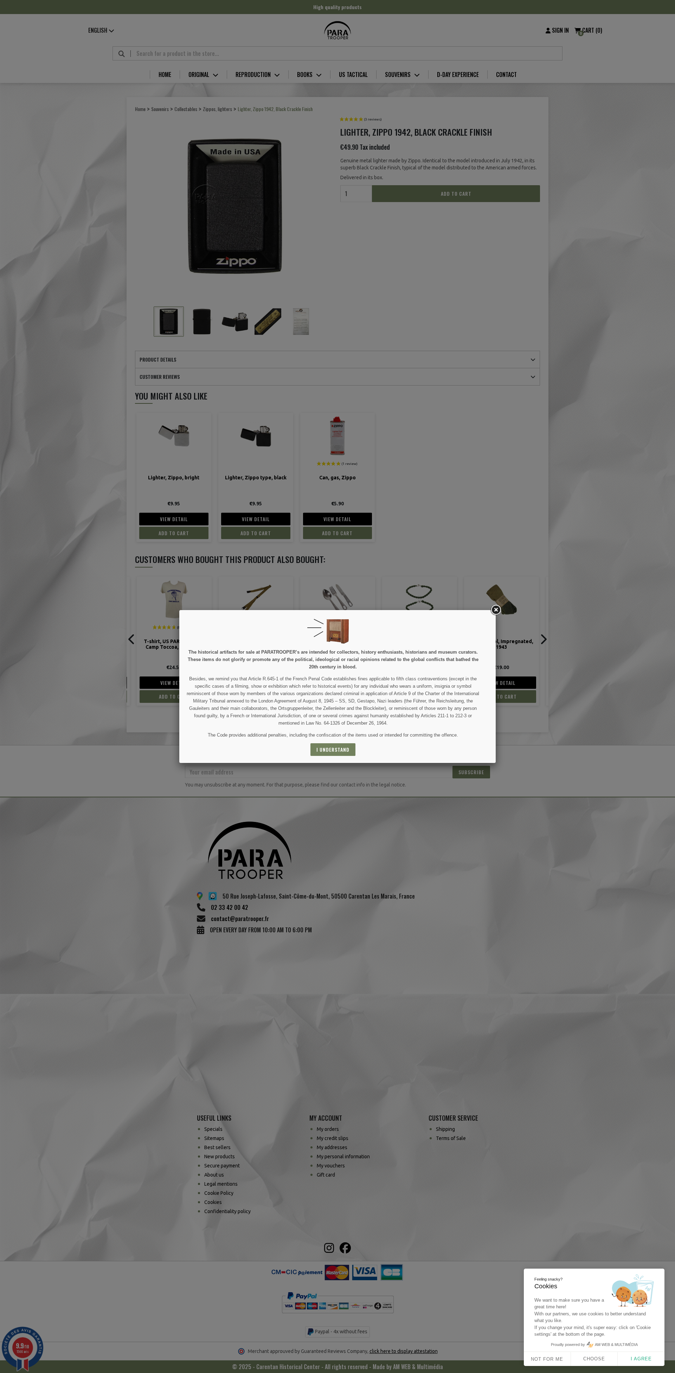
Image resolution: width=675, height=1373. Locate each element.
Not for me (547, 1359)
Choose (594, 1358)
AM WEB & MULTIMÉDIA (616, 1344)
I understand (332, 749)
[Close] (495, 610)
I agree (641, 1358)
